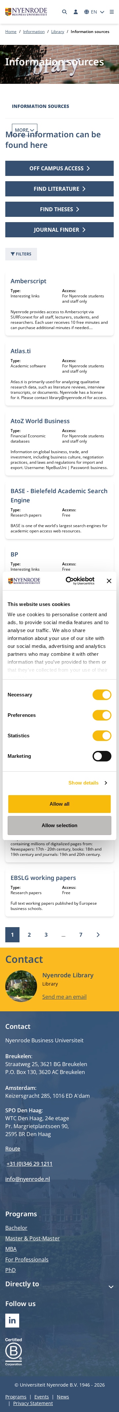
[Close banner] (109, 581)
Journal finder (56, 229)
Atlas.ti (21, 351)
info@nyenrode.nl (27, 1179)
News (63, 1397)
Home (11, 31)
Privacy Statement (33, 1403)
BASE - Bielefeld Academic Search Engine (59, 495)
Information (34, 31)
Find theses (56, 209)
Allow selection (60, 825)
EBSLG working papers (43, 878)
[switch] (102, 715)
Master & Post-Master (32, 1238)
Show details (83, 783)
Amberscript (28, 281)
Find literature (56, 188)
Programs (15, 1397)
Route (12, 1148)
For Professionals (27, 1259)
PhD (10, 1270)
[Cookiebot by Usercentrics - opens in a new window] (70, 581)
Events (41, 1397)
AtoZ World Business (40, 421)
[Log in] (76, 11)
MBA (11, 1249)
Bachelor (16, 1227)
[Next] (98, 934)
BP (14, 554)
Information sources (40, 106)
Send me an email (64, 996)
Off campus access (56, 168)
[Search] (65, 12)
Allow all (60, 804)
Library (57, 31)
